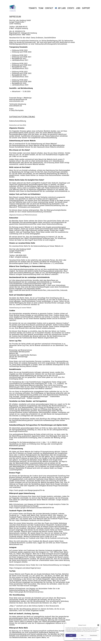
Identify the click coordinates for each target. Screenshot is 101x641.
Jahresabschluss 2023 (20, 77)
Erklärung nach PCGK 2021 (21, 57)
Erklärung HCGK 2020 (20, 50)
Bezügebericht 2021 (19, 58)
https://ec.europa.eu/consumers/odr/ (22, 42)
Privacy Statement (83, 638)
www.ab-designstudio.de (18, 99)
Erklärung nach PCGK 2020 (21, 52)
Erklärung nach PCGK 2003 (21, 73)
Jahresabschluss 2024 (20, 85)
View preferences (93, 635)
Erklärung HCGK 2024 (20, 80)
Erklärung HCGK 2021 (20, 55)
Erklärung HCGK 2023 (20, 72)
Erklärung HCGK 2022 (20, 63)
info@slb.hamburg (21, 28)
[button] (98, 625)
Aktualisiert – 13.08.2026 (21, 91)
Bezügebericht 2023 (19, 75)
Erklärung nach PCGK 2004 (21, 82)
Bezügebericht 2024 (19, 83)
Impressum (89, 638)
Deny (82, 635)
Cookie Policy (75, 638)
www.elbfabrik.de (15, 106)
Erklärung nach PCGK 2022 (21, 65)
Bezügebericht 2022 (19, 67)
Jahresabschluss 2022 (20, 68)
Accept (70, 635)
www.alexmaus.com (16, 101)
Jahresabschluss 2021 (20, 60)
